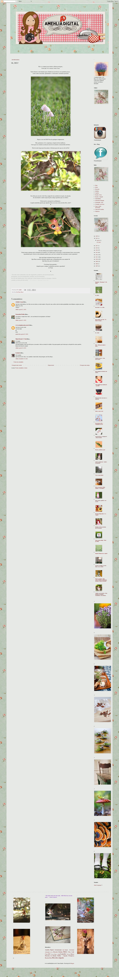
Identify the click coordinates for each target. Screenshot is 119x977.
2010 (97, 259)
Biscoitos (97, 189)
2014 (97, 250)
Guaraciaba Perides (20, 314)
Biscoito (55, 952)
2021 (97, 238)
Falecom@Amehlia (99, 209)
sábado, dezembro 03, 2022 (22, 358)
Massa (72, 954)
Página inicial (51, 365)
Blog (96, 185)
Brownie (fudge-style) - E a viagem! (100, 514)
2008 (97, 263)
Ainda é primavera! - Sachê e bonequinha (101, 462)
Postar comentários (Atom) (21, 368)
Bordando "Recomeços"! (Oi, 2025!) (101, 282)
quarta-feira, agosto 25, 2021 (22, 334)
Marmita (68, 954)
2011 (97, 257)
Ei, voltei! (97, 332)
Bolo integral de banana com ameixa (101, 372)
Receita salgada (58, 958)
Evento (52, 954)
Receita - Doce (98, 195)
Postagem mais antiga (85, 365)
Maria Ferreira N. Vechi (21, 339)
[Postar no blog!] (30, 290)
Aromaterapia (58, 950)
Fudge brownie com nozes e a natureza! (101, 398)
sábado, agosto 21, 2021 (21, 309)
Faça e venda (57, 954)
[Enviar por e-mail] (28, 290)
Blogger (72, 963)
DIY (49, 954)
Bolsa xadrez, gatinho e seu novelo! (100, 501)
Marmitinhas (98, 198)
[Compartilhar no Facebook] (33, 290)
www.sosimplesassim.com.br (22, 325)
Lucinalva (18, 353)
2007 (97, 266)
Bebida (51, 952)
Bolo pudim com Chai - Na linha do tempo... (100, 320)
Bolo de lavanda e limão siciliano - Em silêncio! (100, 488)
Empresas (97, 211)
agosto (98, 240)
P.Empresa (71, 956)
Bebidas (97, 191)
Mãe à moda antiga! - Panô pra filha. (100, 541)
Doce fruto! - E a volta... (100, 307)
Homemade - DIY (99, 202)
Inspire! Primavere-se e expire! (101, 553)
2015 (97, 248)
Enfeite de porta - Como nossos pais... (100, 359)
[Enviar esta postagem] (25, 289)
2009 (97, 261)
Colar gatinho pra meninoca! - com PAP (101, 385)
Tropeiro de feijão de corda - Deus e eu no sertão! (101, 566)
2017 (97, 245)
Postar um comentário (18, 362)
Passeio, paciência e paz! (100, 449)
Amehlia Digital (49, 950)
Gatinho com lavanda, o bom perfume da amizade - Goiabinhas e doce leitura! (101, 594)
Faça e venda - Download (98, 206)
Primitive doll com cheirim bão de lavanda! (100, 527)
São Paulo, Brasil (19, 292)
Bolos (96, 187)
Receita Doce (48, 958)
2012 (97, 254)
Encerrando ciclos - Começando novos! (99, 424)
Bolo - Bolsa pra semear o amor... (100, 345)
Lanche (63, 954)
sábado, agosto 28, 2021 (21, 348)
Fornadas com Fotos (99, 204)
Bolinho (60, 952)
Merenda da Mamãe (99, 200)
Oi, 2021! (99, 242)
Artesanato (47, 952)
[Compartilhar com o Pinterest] (35, 290)
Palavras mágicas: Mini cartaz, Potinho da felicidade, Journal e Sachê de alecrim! (101, 580)
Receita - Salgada (99, 196)
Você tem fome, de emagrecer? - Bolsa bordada (101, 437)
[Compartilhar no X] (31, 290)
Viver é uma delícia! (99, 475)
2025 (97, 236)
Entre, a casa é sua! (99, 411)
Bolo (65, 952)
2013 (97, 252)
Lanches (97, 193)
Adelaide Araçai (19, 302)
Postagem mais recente (17, 365)
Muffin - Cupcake (62, 956)
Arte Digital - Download (68, 950)
